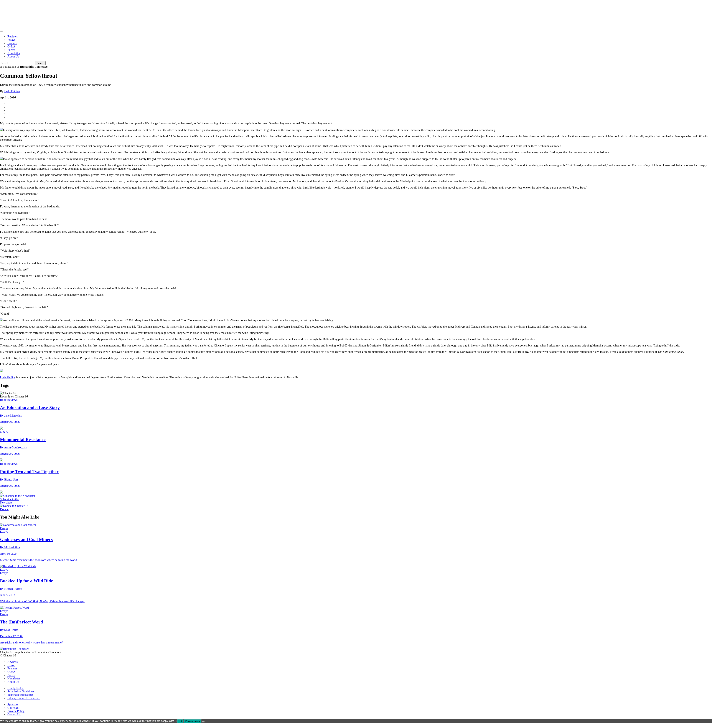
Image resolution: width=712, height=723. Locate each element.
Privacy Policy (15, 711)
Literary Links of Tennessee (23, 698)
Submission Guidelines (20, 691)
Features (12, 43)
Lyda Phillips (12, 91)
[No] (203, 721)
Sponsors (12, 704)
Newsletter (13, 53)
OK (180, 721)
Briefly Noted (15, 688)
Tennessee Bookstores (20, 694)
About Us (13, 56)
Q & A (11, 46)
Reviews (12, 36)
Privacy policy (192, 721)
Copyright (13, 707)
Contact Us (14, 714)
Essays (11, 39)
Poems (11, 49)
